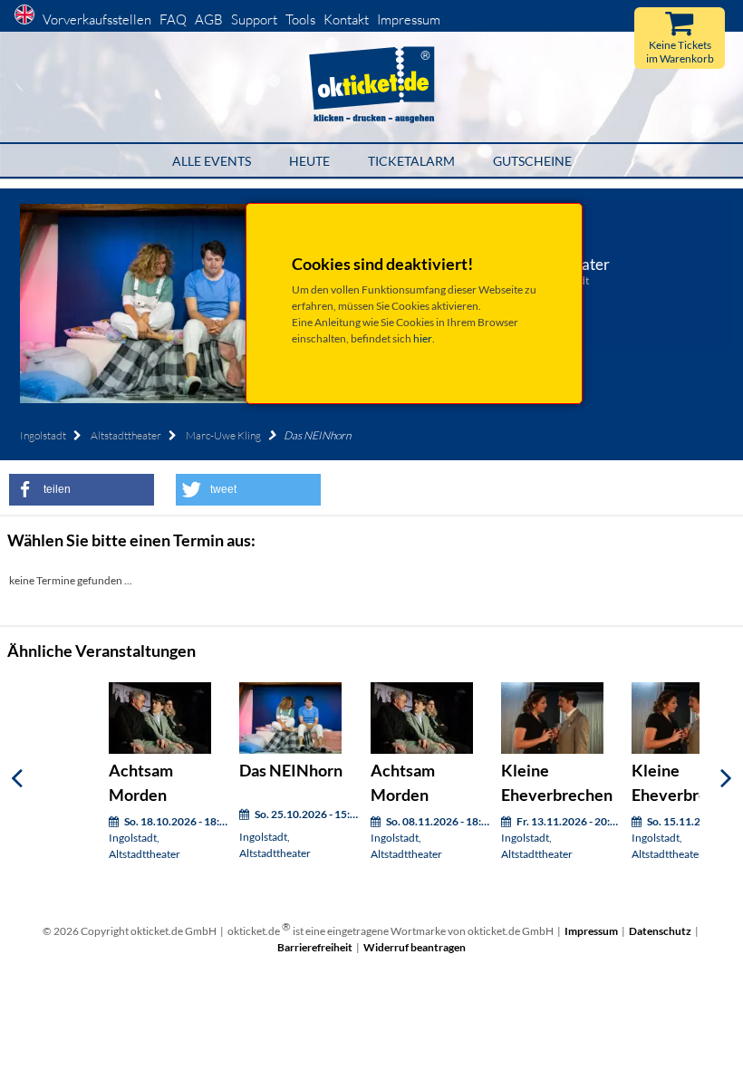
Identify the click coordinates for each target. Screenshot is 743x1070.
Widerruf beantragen (414, 947)
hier (422, 338)
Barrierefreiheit (314, 947)
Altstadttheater (126, 435)
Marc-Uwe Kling (223, 435)
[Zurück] (17, 778)
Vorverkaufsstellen (97, 19)
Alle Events (211, 161)
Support (254, 19)
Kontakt (346, 19)
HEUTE (309, 161)
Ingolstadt (43, 435)
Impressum (408, 19)
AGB (209, 19)
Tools (300, 19)
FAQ (173, 19)
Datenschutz (660, 931)
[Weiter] (726, 778)
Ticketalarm (411, 161)
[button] (81, 490)
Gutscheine (532, 161)
